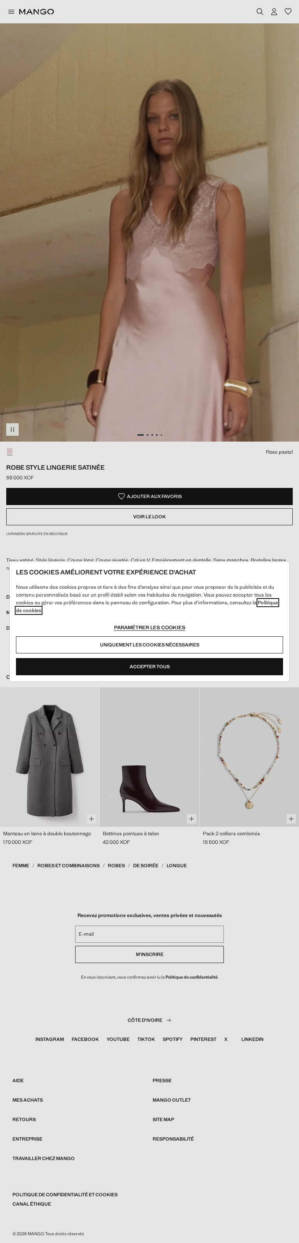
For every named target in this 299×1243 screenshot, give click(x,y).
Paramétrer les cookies (149, 627)
